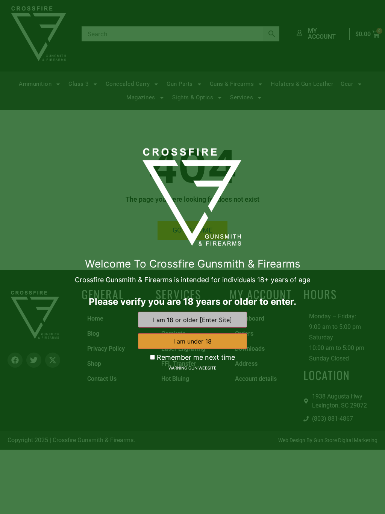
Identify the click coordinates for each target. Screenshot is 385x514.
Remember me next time (195, 357)
